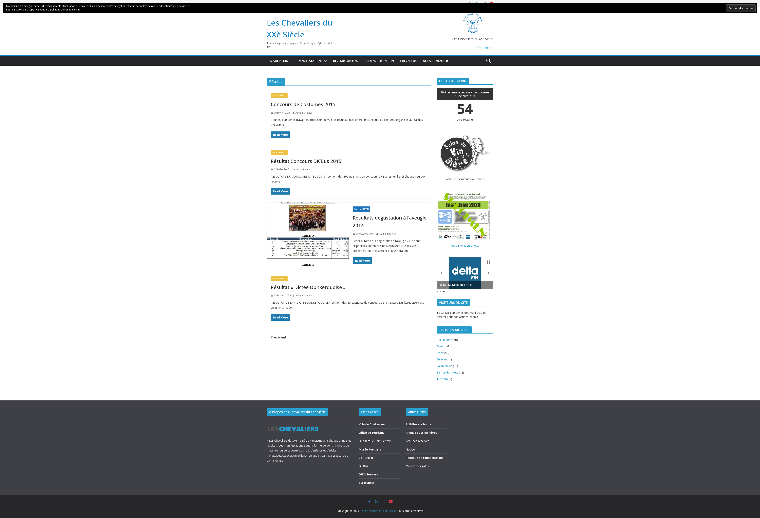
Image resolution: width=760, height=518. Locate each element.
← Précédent (276, 337)
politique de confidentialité (65, 9)
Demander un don (380, 61)
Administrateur (303, 112)
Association (279, 61)
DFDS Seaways (368, 474)
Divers (441, 346)
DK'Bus (363, 466)
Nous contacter (435, 61)
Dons (440, 353)
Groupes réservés (417, 441)
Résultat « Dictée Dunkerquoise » (308, 287)
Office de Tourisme (371, 432)
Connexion (485, 48)
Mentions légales (417, 466)
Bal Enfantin (279, 95)
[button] (290, 61)
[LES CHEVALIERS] (293, 423)
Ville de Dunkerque (372, 424)
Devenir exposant (346, 61)
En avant (442, 359)
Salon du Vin (361, 209)
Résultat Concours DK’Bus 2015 (306, 161)
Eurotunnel (366, 483)
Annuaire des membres (421, 432)
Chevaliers (408, 61)
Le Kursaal (366, 458)
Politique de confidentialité (424, 458)
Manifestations (310, 61)
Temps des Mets (447, 372)
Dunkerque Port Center (374, 441)
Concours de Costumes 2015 (303, 104)
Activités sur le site (418, 424)
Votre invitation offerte (464, 245)
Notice (410, 449)
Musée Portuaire (370, 449)
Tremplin (442, 379)
